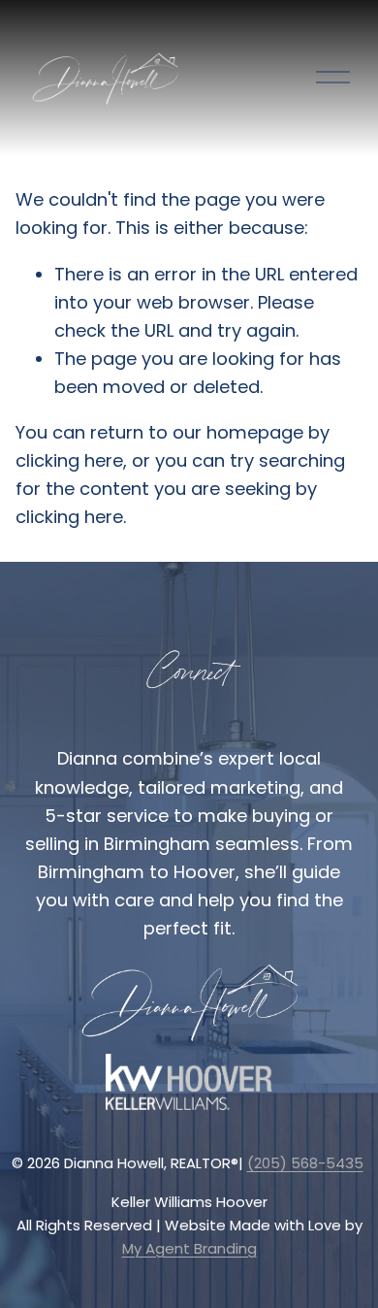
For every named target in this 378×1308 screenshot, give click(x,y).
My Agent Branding (189, 1248)
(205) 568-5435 (305, 1163)
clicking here (69, 460)
